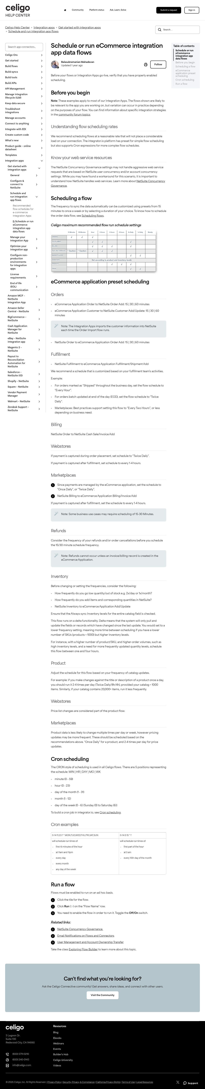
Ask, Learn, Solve (118, 10)
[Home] (65, 10)
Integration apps (44, 28)
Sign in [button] (192, 10)
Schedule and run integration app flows (33, 31)
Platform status (96, 10)
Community (78, 10)
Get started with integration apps (79, 28)
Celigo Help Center (17, 28)
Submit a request (168, 10)
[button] (24, 55)
